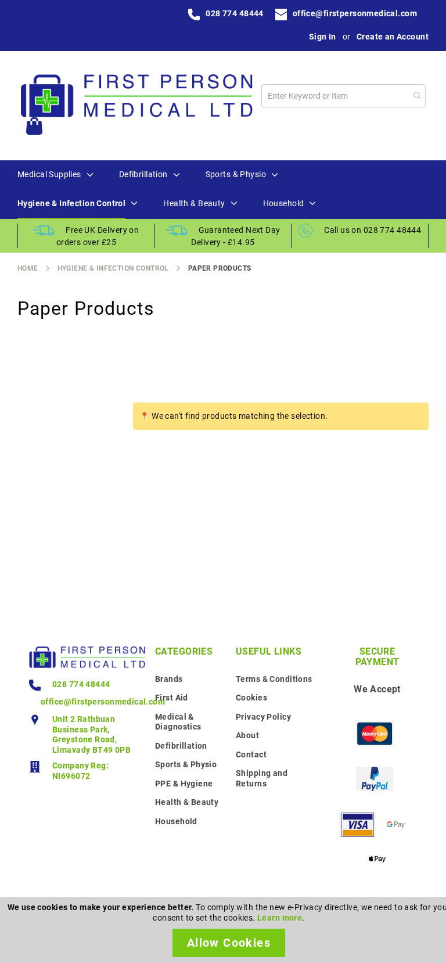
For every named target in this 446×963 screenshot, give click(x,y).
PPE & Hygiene (184, 783)
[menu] (223, 189)
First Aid (171, 697)
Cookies (251, 697)
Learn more (279, 917)
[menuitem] (49, 174)
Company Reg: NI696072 (80, 771)
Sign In (322, 36)
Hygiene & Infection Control (113, 268)
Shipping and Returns (261, 778)
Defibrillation (181, 745)
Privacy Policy (263, 716)
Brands (169, 679)
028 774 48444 (234, 13)
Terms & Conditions (274, 679)
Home (27, 268)
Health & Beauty (186, 802)
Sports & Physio (186, 764)
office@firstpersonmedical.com (355, 13)
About (247, 735)
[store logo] (136, 95)
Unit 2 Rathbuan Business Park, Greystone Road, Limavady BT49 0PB (91, 734)
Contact (251, 754)
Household (176, 821)
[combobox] (343, 95)
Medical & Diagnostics (178, 722)
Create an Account (393, 36)
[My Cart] (34, 127)
